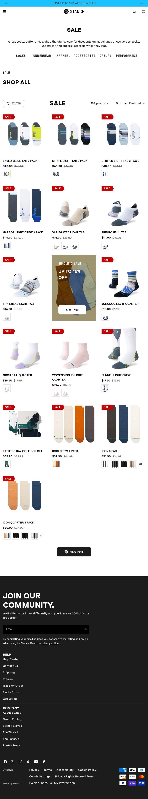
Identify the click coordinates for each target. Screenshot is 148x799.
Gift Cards (10, 699)
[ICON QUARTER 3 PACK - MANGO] (7, 535)
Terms (48, 770)
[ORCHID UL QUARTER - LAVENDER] (7, 388)
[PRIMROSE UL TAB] (123, 205)
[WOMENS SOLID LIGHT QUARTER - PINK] (56, 393)
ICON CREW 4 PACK (65, 451)
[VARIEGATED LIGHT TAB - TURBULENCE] (74, 245)
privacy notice (50, 643)
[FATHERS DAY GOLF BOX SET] (24, 424)
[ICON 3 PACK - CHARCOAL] (105, 464)
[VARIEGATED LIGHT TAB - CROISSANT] (56, 245)
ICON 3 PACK (110, 451)
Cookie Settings (39, 776)
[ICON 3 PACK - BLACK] (115, 464)
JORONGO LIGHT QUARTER (120, 303)
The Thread (10, 732)
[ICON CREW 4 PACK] (74, 424)
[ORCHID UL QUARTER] (24, 348)
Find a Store (11, 692)
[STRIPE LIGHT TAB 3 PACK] (74, 134)
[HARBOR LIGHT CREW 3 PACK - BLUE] (7, 245)
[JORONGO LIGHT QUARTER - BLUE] (105, 317)
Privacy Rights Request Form (74, 776)
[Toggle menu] (4, 11)
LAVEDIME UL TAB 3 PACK (20, 160)
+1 (41, 535)
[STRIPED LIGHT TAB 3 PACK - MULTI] (105, 174)
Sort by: (121, 103)
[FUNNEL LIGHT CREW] (123, 348)
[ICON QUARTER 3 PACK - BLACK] (16, 535)
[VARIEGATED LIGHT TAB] (74, 205)
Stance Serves (12, 726)
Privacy (34, 770)
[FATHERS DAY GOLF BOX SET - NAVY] (7, 464)
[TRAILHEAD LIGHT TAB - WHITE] (7, 317)
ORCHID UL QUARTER (17, 375)
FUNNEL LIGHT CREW (116, 375)
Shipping (9, 672)
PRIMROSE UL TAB (114, 232)
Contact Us (10, 666)
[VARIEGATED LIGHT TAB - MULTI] (65, 245)
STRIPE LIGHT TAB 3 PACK (69, 160)
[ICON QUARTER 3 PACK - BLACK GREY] (34, 535)
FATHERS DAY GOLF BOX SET (22, 451)
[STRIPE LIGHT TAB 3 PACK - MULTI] (56, 174)
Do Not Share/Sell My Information (52, 783)
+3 (140, 464)
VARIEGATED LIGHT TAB (68, 232)
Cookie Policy (87, 770)
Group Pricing (12, 719)
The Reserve (11, 739)
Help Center (11, 659)
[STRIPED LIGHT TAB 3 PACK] (123, 134)
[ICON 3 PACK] (123, 424)
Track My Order (13, 686)
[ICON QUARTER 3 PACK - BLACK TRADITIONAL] (25, 535)
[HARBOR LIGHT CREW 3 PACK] (24, 205)
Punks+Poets (11, 745)
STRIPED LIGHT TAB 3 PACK (120, 160)
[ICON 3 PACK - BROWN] (133, 464)
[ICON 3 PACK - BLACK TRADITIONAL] (124, 464)
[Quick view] (40, 120)
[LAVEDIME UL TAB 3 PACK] (24, 134)
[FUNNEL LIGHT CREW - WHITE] (105, 388)
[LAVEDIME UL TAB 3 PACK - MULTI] (7, 174)
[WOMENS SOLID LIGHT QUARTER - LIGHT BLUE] (65, 393)
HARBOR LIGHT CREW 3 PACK (23, 232)
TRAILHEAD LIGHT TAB (18, 303)
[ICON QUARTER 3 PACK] (24, 495)
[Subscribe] (85, 629)
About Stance (12, 713)
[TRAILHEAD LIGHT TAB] (24, 277)
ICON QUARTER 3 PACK (18, 522)
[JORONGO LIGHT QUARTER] (123, 277)
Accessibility (65, 770)
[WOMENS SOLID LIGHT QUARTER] (74, 348)
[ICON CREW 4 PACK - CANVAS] (56, 464)
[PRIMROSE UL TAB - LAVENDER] (105, 245)
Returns (8, 679)
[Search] (134, 11)
